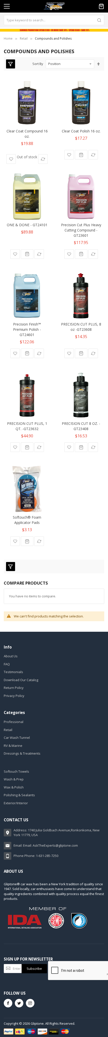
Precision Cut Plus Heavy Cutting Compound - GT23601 (81, 230)
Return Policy (14, 687)
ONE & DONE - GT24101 (27, 224)
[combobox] (54, 20)
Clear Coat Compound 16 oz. (27, 134)
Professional (13, 722)
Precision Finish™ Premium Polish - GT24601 (27, 329)
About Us (11, 656)
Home (8, 38)
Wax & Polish (14, 787)
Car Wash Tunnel (17, 737)
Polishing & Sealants (19, 795)
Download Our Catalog (21, 680)
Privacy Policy (14, 695)
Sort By (37, 63)
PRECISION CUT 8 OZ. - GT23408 (81, 426)
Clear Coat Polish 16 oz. (81, 131)
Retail (24, 38)
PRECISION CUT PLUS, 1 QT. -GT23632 (27, 426)
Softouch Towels (16, 771)
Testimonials (13, 672)
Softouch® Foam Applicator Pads (27, 520)
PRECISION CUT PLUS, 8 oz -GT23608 (81, 327)
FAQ (7, 664)
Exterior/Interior (16, 803)
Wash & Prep (14, 779)
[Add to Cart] (81, 154)
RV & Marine (13, 745)
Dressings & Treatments (22, 753)
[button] (11, 159)
